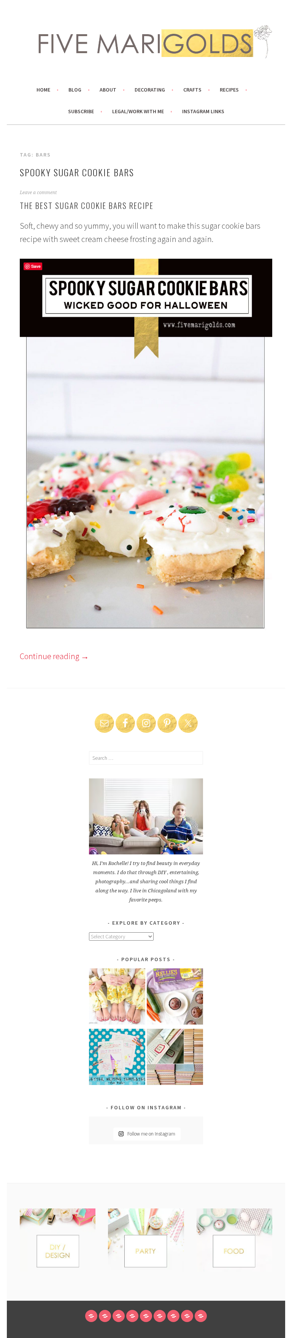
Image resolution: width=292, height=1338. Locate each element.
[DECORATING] (132, 1316)
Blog (74, 89)
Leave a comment (38, 192)
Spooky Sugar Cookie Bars (77, 172)
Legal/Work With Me (138, 111)
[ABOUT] (119, 1316)
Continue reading (54, 656)
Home (43, 89)
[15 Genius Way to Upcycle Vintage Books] (175, 1058)
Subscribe (81, 111)
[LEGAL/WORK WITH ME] (187, 1316)
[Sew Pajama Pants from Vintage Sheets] (117, 997)
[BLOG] (105, 1316)
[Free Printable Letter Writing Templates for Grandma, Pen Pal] (117, 1058)
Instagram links (203, 111)
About (108, 89)
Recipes (229, 89)
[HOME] (91, 1316)
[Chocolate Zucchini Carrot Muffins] (175, 997)
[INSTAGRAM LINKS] (201, 1316)
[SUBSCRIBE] (173, 1316)
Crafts (192, 89)
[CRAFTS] (146, 1316)
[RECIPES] (160, 1316)
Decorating (150, 89)
